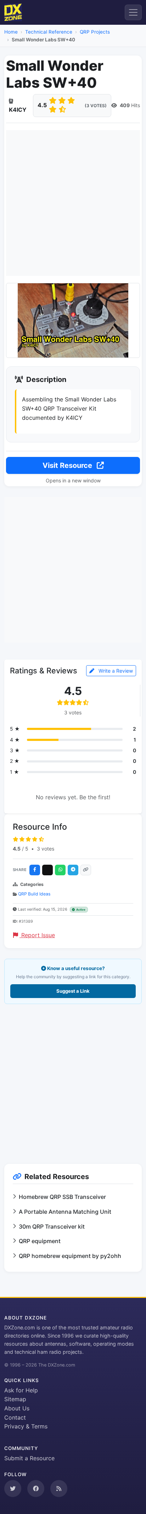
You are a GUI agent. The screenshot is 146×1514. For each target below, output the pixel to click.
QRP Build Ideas (34, 894)
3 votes (45, 849)
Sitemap (15, 1399)
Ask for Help (21, 1390)
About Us (16, 1408)
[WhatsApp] (60, 870)
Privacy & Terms (25, 1426)
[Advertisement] (73, 203)
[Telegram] (73, 870)
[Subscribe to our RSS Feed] (58, 1488)
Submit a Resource (29, 1458)
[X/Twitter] (47, 870)
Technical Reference (48, 32)
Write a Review (115, 671)
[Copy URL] (85, 870)
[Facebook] (34, 870)
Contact (15, 1417)
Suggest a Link (73, 991)
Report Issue (37, 935)
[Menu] (133, 12)
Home (11, 32)
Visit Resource (68, 465)
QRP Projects (95, 32)
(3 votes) (96, 105)
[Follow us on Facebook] (35, 1488)
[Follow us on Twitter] (12, 1488)
